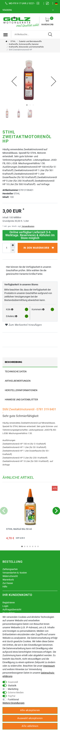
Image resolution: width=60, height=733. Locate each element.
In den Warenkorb (36, 247)
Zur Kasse (7, 583)
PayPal (11, 696)
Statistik (12, 685)
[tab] (30, 362)
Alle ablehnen (30, 726)
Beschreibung (13, 362)
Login (5, 606)
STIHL (13, 41)
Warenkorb (47, 21)
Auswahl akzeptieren (29, 718)
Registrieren (8, 602)
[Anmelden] (38, 3)
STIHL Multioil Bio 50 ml (19, 529)
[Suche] (50, 34)
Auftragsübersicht (11, 609)
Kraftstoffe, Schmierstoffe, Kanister (24, 44)
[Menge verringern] (12, 250)
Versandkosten (27, 226)
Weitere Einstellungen (13, 703)
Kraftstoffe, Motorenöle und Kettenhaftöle (26, 47)
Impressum (49, 665)
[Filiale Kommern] (43, 309)
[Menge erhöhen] (12, 245)
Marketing (13, 689)
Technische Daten (15, 371)
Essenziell (13, 682)
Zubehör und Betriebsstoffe (30, 41)
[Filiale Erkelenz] (16, 316)
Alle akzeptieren (30, 710)
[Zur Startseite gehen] (6, 41)
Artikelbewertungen (17, 380)
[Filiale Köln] (12, 309)
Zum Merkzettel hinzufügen (25, 324)
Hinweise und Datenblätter (21, 399)
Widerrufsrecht (10, 576)
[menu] (5, 34)
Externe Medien (16, 692)
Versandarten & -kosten (14, 572)
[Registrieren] (48, 3)
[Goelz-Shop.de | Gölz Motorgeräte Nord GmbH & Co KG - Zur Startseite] (20, 21)
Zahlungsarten (10, 569)
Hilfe (4, 586)
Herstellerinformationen (21, 390)
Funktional (13, 699)
